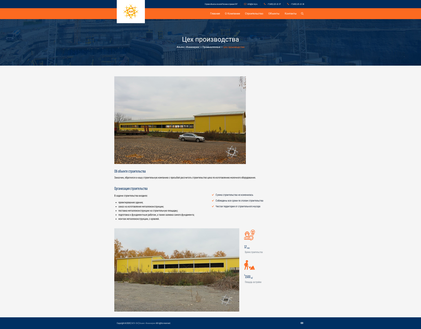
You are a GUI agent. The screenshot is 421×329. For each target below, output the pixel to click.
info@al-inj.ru (252, 4)
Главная (215, 13)
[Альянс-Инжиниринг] (130, 11)
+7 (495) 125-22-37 (274, 4)
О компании (232, 13)
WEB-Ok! (134, 323)
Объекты (274, 13)
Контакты (291, 13)
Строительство (254, 13)
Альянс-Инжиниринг (147, 323)
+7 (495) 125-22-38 (297, 4)
